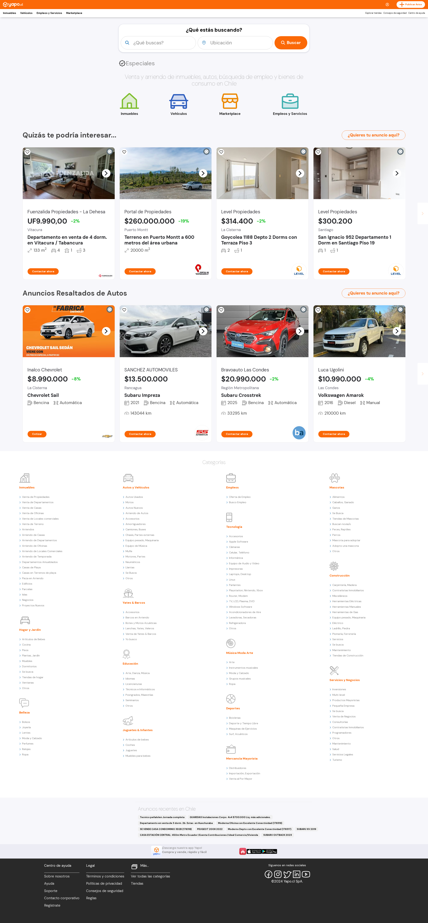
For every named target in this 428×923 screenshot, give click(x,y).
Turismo (337, 760)
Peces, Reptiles (341, 529)
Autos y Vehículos (136, 487)
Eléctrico (337, 623)
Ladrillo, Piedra (341, 628)
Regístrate (52, 905)
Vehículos (26, 13)
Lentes (26, 732)
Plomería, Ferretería (344, 634)
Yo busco (131, 639)
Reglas (91, 898)
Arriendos (28, 529)
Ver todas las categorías (150, 876)
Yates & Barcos (134, 603)
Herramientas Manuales (346, 607)
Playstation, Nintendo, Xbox (246, 590)
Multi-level (338, 695)
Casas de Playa (31, 567)
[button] (106, 173)
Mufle (129, 551)
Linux (232, 579)
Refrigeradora (237, 623)
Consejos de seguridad (395, 13)
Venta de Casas (31, 508)
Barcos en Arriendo (137, 617)
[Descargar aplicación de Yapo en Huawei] (243, 851)
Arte (232, 662)
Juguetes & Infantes (138, 730)
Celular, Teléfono (239, 552)
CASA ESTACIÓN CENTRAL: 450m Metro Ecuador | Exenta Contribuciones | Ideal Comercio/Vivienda (199, 834)
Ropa (25, 754)
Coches (130, 745)
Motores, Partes (135, 556)
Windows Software (240, 607)
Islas (24, 594)
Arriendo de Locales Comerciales (42, 551)
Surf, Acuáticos (238, 734)
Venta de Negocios (344, 716)
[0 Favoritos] (221, 310)
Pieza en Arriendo (32, 578)
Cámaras (234, 547)
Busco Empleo (237, 502)
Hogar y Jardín (30, 630)
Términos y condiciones (105, 876)
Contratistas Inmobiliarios (348, 590)
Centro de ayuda (416, 13)
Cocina (26, 644)
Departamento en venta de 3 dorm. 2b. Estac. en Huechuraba (176, 823)
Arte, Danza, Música (138, 673)
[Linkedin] (296, 874)
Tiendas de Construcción (347, 655)
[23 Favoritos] (221, 152)
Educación (130, 664)
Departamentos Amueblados (40, 562)
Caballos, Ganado (343, 502)
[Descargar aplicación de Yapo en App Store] (254, 851)
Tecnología (234, 527)
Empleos (232, 487)
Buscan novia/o (341, 524)
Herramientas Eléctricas (346, 601)
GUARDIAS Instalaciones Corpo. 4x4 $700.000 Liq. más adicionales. (230, 817)
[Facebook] (268, 874)
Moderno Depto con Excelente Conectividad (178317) (259, 829)
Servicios (337, 639)
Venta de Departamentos (38, 502)
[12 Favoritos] (124, 152)
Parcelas (27, 589)
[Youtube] (306, 874)
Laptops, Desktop (240, 574)
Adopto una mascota (345, 546)
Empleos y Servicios (49, 13)
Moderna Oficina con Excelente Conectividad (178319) (250, 823)
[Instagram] (278, 874)
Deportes (233, 708)
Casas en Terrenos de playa (39, 573)
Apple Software (238, 541)
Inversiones (339, 689)
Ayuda (49, 883)
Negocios (27, 600)
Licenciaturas (134, 684)
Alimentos (338, 497)
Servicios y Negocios (345, 680)
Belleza (24, 713)
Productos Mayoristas (346, 700)
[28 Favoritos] (27, 310)
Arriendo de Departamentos (39, 540)
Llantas (130, 567)
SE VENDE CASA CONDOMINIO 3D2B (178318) (166, 829)
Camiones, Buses (136, 529)
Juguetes (131, 750)
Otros (25, 688)
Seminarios (132, 700)
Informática (236, 558)
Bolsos (26, 722)
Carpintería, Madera (344, 585)
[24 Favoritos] (318, 152)
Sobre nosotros (57, 876)
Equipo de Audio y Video (244, 563)
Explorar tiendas (373, 13)
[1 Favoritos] (27, 152)
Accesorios (132, 518)
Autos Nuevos (134, 508)
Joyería (26, 727)
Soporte (50, 891)
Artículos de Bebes (33, 639)
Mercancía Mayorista (242, 759)
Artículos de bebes (137, 739)
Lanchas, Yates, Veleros (140, 628)
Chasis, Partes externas (140, 535)
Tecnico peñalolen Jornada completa (162, 817)
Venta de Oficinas (33, 513)
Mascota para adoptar (346, 540)
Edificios (27, 583)
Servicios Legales (342, 754)
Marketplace (74, 13)
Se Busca (131, 573)
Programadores (341, 732)
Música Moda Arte (239, 653)
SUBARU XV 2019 (306, 829)
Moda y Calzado (32, 738)
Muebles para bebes (138, 756)
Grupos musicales (240, 678)
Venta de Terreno (33, 524)
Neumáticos (133, 562)
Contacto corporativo (61, 898)
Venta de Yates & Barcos (141, 634)
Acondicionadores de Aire (245, 612)
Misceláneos (339, 596)
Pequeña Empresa (343, 705)
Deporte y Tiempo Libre (243, 723)
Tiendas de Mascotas (345, 518)
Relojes (26, 749)
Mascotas (337, 487)
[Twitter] (287, 874)
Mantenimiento (341, 650)
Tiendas (137, 883)
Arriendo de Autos (137, 513)
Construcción (340, 576)
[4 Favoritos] (318, 310)
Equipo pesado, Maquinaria (142, 540)
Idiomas (130, 678)
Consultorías (340, 722)
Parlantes (235, 585)
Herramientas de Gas (345, 612)
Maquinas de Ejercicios (243, 728)
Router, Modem (238, 596)
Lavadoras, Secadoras (242, 617)
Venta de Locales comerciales (40, 518)
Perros (336, 535)
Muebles (27, 661)
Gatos (336, 508)
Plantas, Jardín (31, 655)
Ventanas (28, 682)
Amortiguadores (136, 524)
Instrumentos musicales (243, 667)
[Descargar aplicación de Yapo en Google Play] (269, 851)
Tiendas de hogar (32, 677)
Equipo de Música (136, 546)
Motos (130, 502)
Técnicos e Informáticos (140, 689)
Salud (335, 749)
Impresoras (236, 569)
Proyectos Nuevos (33, 605)
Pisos (25, 650)
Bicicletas (235, 718)
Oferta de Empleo (240, 497)
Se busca (27, 671)
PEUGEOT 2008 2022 (210, 829)
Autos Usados (134, 497)
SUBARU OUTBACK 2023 (277, 834)
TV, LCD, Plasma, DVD (242, 601)
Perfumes (27, 743)
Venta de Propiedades (35, 497)
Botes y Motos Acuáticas (141, 623)
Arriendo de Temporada (36, 556)
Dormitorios (29, 666)
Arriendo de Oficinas (34, 546)
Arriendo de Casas (33, 535)
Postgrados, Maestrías (139, 695)
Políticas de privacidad (104, 883)
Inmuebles (9, 13)
